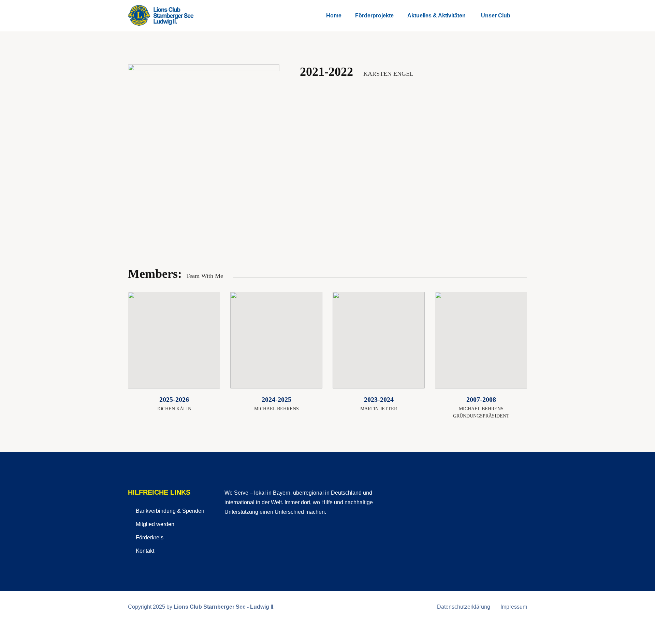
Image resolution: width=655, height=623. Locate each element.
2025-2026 (174, 399)
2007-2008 (481, 399)
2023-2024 (379, 399)
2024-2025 (276, 399)
